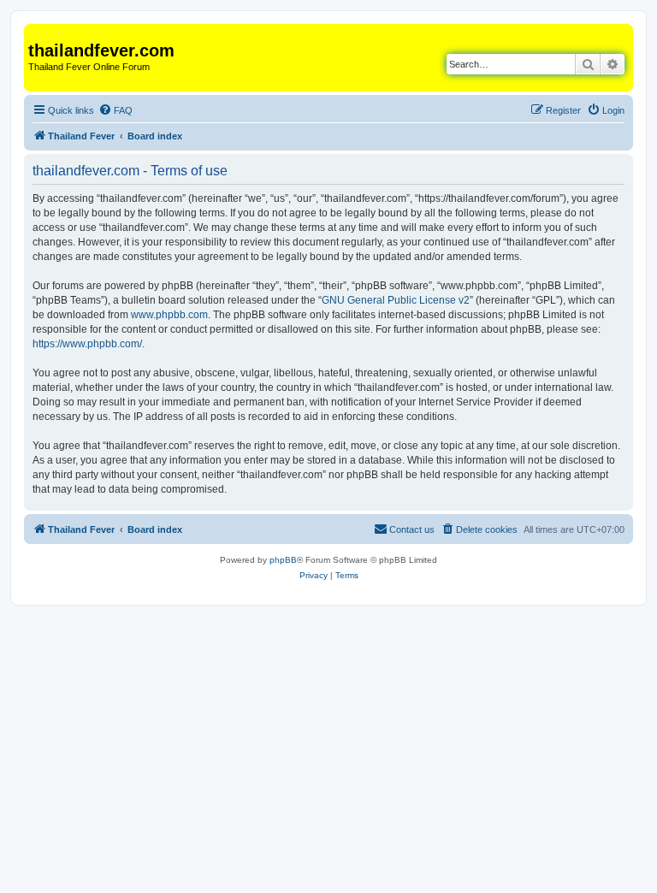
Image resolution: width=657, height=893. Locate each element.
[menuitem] (115, 110)
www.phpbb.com (169, 315)
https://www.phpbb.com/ (87, 344)
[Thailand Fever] (38, 32)
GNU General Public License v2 (396, 300)
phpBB (283, 560)
